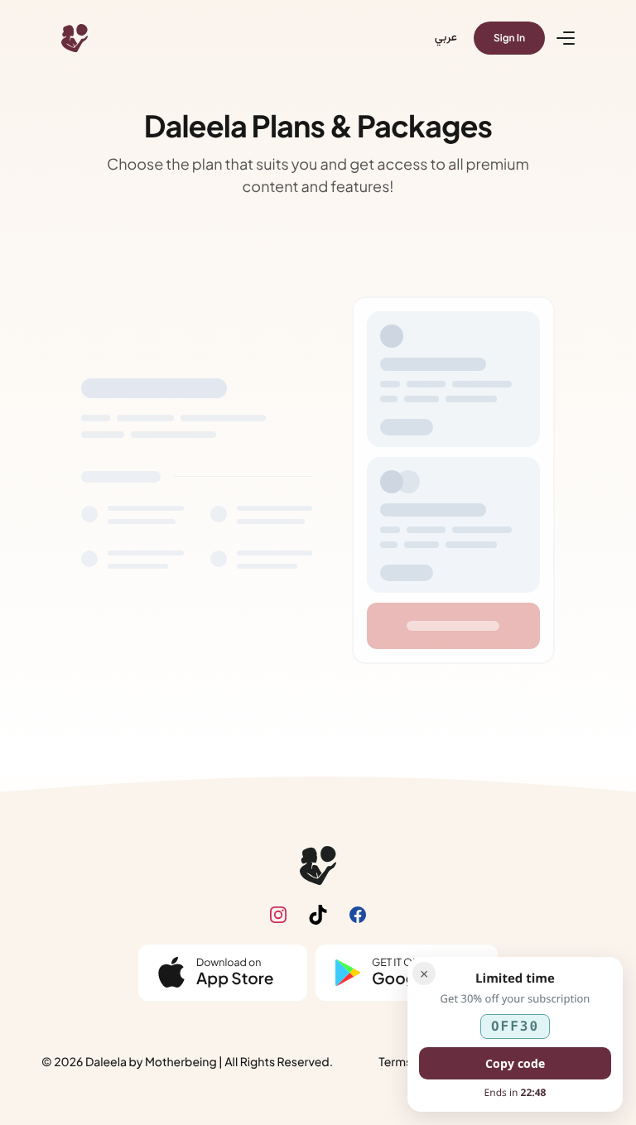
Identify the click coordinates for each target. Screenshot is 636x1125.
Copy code (515, 1063)
